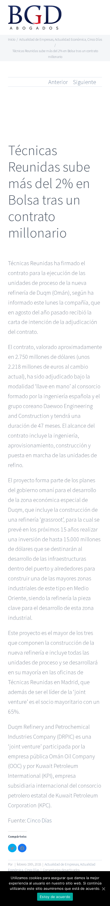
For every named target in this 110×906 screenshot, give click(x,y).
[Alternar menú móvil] (100, 12)
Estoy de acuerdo (55, 897)
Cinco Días (39, 820)
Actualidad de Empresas (62, 864)
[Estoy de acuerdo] (103, 888)
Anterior (58, 82)
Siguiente (84, 82)
